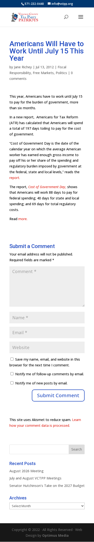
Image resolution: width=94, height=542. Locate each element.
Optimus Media (55, 535)
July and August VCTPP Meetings (35, 478)
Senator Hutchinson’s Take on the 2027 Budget (47, 485)
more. (22, 219)
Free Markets (43, 72)
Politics (61, 72)
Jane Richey (23, 67)
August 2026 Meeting (26, 471)
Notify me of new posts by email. (41, 383)
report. (14, 177)
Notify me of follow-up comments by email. (49, 374)
